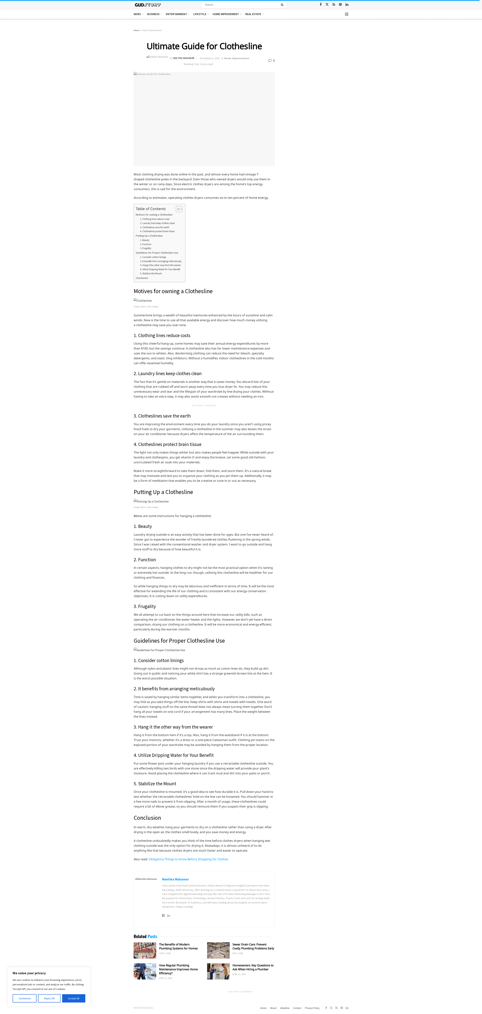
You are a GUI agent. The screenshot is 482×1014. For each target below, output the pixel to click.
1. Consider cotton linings (153, 257)
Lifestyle (199, 14)
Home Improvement (226, 14)
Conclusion (142, 278)
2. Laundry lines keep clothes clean (157, 223)
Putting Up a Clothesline (149, 235)
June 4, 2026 (165, 953)
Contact (297, 1008)
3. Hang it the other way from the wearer (160, 265)
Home (137, 30)
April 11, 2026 (165, 978)
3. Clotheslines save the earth (154, 227)
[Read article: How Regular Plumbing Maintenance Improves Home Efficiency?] (145, 971)
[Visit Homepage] (148, 4)
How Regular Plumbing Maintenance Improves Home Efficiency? (178, 969)
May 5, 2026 (238, 953)
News (137, 14)
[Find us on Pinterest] (340, 4)
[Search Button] (283, 4)
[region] (49, 986)
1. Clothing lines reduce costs (154, 219)
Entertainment (176, 14)
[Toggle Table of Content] (177, 209)
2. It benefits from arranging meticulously (161, 261)
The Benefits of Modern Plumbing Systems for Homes (178, 946)
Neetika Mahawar (183, 58)
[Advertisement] (315, 56)
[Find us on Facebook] (321, 4)
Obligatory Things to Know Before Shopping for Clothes (188, 859)
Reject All (49, 998)
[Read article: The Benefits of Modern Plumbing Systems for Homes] (145, 950)
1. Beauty (144, 240)
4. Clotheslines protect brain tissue (157, 231)
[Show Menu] (346, 14)
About (273, 1008)
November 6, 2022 (209, 58)
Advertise (284, 1008)
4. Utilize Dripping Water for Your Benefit (160, 269)
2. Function (145, 244)
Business (153, 14)
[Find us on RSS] (334, 4)
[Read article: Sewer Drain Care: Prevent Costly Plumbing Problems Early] (218, 950)
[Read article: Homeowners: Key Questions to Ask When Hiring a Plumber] (218, 971)
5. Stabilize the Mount (151, 273)
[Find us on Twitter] (327, 4)
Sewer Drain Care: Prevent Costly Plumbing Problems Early (253, 946)
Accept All (73, 998)
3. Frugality (145, 248)
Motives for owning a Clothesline (154, 214)
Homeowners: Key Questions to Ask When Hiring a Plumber (253, 967)
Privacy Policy (312, 1008)
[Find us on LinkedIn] (346, 4)
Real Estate (253, 14)
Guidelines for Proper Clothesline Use (157, 252)
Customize (25, 998)
